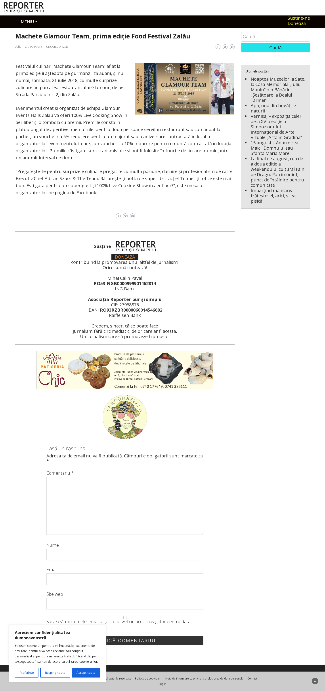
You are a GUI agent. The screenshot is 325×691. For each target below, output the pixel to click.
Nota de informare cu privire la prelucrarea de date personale (204, 678)
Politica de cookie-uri (148, 678)
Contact (252, 678)
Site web (54, 594)
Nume (52, 545)
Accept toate (86, 672)
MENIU (27, 21)
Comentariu (60, 473)
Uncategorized (57, 47)
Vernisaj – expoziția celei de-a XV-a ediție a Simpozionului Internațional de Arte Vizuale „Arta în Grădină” (276, 126)
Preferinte (26, 672)
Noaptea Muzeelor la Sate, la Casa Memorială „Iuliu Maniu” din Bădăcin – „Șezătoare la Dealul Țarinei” (278, 89)
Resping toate (55, 672)
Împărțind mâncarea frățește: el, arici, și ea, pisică (273, 195)
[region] (57, 653)
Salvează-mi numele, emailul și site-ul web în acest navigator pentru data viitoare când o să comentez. (118, 624)
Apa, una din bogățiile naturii (273, 108)
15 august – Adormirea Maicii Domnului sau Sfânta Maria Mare (274, 148)
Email (51, 569)
